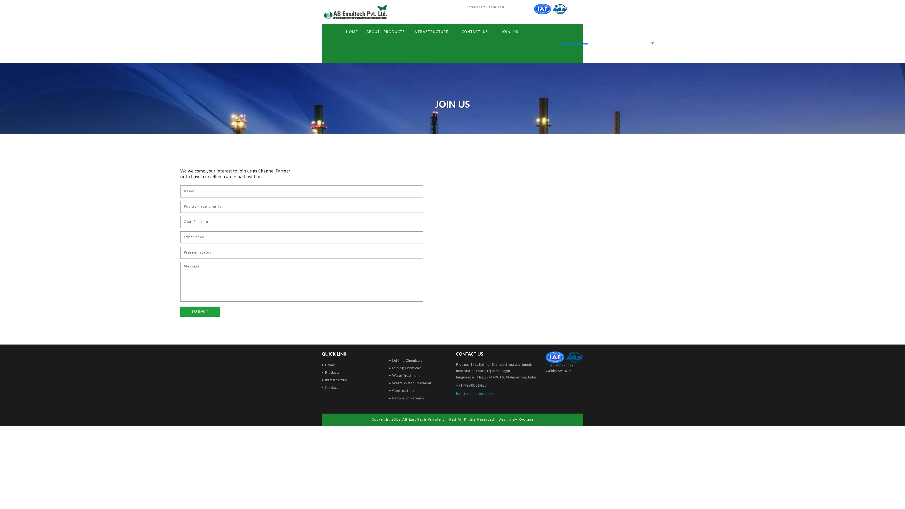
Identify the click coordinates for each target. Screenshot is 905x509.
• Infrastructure (334, 380)
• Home (328, 365)
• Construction (401, 391)
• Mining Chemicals (405, 368)
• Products (331, 372)
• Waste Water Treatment (410, 383)
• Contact (330, 388)
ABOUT (373, 32)
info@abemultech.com (485, 6)
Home (353, 32)
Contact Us (475, 32)
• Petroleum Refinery (406, 398)
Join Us (509, 32)
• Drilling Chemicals (405, 360)
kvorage (526, 419)
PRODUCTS (394, 32)
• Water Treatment (404, 376)
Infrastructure (430, 32)
